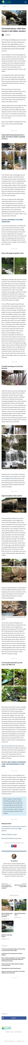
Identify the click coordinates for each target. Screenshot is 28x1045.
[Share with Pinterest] (15, 846)
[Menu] (24, 2)
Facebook (13, 1018)
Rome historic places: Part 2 (20, 914)
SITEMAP (7, 1032)
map (3, 347)
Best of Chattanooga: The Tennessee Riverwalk (7, 915)
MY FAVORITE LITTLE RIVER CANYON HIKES (12, 220)
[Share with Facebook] (12, 846)
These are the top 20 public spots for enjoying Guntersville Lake (12, 964)
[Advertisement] (14, 993)
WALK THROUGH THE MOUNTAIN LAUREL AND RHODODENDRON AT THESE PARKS (14, 764)
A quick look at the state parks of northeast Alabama (12, 954)
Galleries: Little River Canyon (9, 834)
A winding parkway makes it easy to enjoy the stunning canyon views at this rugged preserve (14, 828)
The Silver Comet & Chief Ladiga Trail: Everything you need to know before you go (13, 949)
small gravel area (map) (10, 478)
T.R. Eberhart (7, 35)
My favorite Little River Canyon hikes (11, 838)
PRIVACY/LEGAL (18, 1032)
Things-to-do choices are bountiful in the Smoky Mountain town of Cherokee (13, 972)
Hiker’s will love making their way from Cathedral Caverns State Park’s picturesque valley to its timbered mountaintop (13, 959)
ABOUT (12, 1032)
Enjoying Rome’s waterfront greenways (11, 968)
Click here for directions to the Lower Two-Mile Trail (13, 747)
